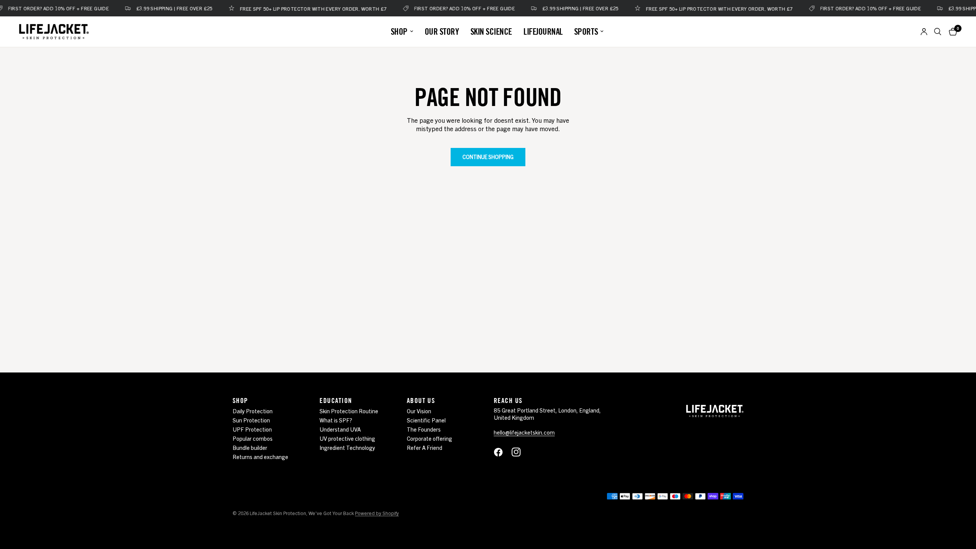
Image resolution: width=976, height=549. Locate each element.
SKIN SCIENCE (491, 31)
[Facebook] (502, 452)
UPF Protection (252, 429)
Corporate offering (429, 438)
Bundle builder (250, 447)
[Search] (937, 31)
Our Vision (419, 410)
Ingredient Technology (347, 447)
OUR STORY (442, 31)
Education (335, 400)
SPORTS (586, 31)
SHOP (399, 31)
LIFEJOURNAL (543, 31)
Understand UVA (340, 429)
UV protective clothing (347, 438)
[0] (951, 31)
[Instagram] (520, 452)
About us (421, 400)
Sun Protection (251, 420)
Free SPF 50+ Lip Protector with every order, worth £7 (304, 8)
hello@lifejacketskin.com (524, 432)
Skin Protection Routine (348, 410)
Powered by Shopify (377, 513)
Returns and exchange (260, 456)
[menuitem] (402, 31)
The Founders (424, 429)
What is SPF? (335, 420)
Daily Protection (253, 410)
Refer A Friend (424, 447)
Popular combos (253, 438)
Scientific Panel (426, 420)
